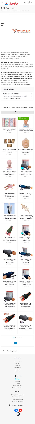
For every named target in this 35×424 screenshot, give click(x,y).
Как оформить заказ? (17, 395)
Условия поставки (17, 388)
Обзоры (17, 381)
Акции (18, 363)
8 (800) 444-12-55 (17, 405)
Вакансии (18, 370)
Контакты (17, 372)
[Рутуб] (18, 414)
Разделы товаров (8, 89)
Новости (17, 365)
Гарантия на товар (17, 401)
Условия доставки (17, 399)
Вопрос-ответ (17, 385)
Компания (17, 358)
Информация (17, 376)
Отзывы (17, 383)
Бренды (17, 379)
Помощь (17, 391)
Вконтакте (16, 410)
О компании (17, 361)
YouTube (20, 410)
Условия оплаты (17, 397)
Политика (17, 367)
